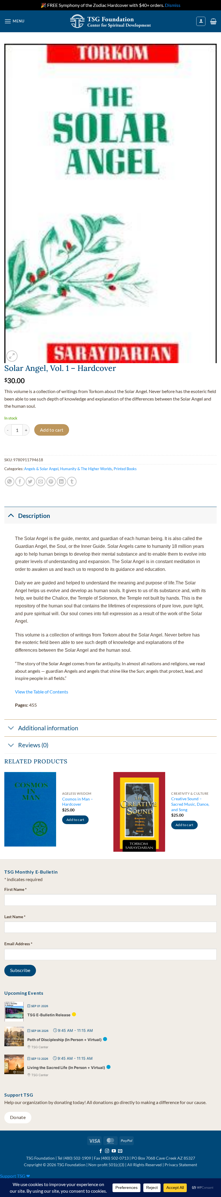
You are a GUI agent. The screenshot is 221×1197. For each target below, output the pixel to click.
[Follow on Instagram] (107, 1151)
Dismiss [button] (172, 5)
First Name (15, 889)
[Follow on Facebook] (101, 1151)
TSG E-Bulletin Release (49, 1015)
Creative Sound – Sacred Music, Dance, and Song (190, 804)
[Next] (216, 815)
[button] (14, 21)
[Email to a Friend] (40, 481)
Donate (18, 1117)
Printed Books (125, 468)
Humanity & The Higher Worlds (86, 468)
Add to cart (52, 429)
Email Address (18, 943)
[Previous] (4, 815)
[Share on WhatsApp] (9, 481)
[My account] (200, 21)
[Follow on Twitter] (114, 1151)
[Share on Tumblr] (72, 481)
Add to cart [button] (75, 819)
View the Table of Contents (41, 691)
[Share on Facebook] (20, 481)
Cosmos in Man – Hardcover (77, 801)
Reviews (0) (33, 744)
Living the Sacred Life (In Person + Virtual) (66, 1067)
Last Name (15, 916)
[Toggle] (11, 515)
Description (34, 515)
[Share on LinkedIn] (61, 481)
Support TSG (15, 1176)
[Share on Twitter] (30, 481)
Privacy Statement (181, 1164)
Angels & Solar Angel (41, 468)
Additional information (48, 727)
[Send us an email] (120, 1151)
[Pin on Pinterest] (51, 481)
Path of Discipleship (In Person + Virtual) (64, 1039)
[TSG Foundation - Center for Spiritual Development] (110, 21)
